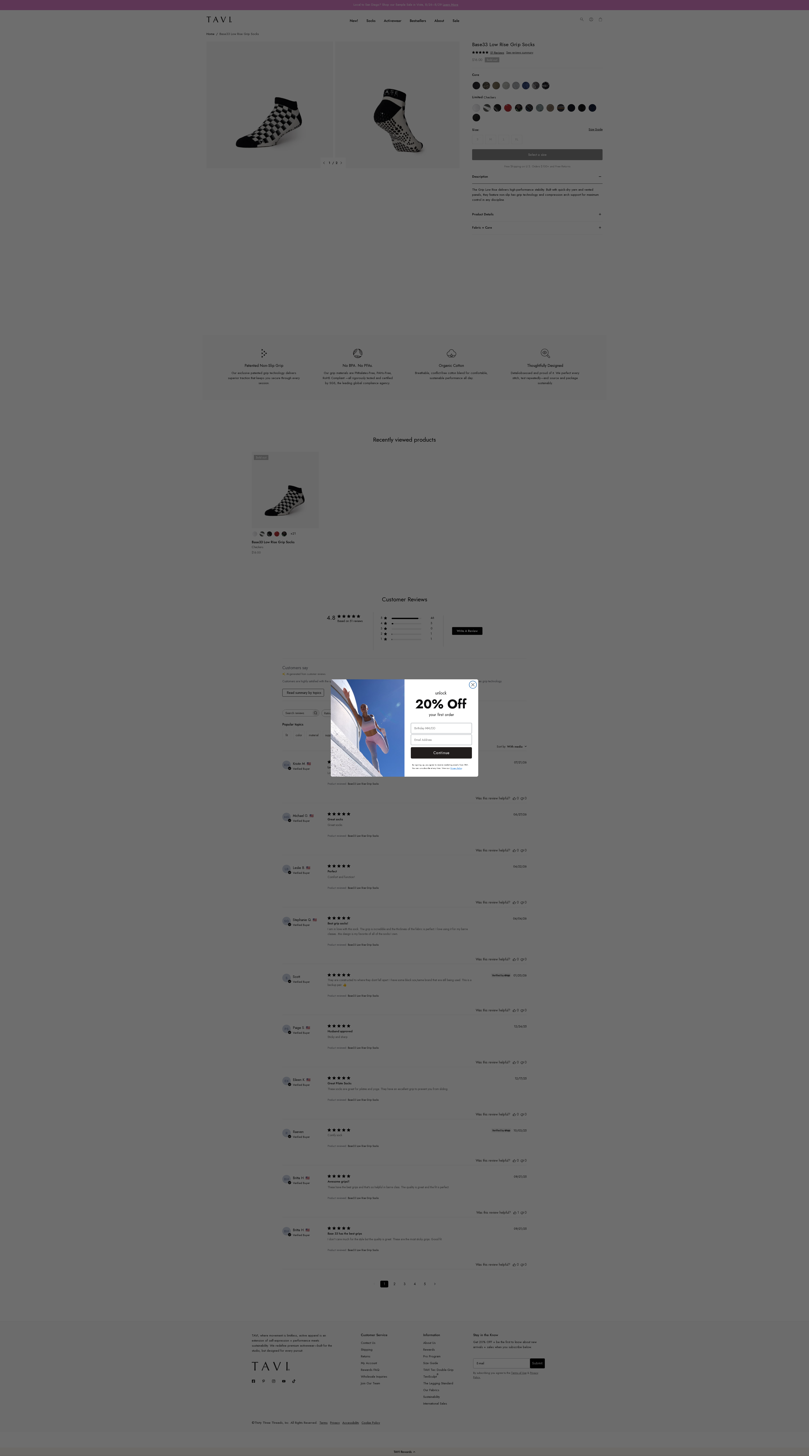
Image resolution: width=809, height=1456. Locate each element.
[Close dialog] (473, 684)
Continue (441, 753)
